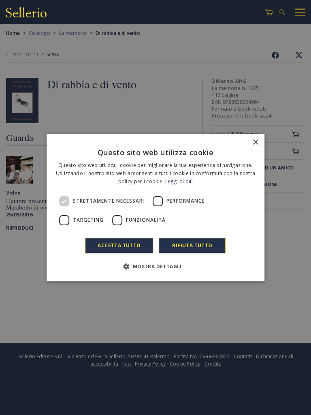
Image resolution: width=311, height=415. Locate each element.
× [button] (255, 142)
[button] (155, 266)
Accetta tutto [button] (119, 245)
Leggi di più (179, 181)
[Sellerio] (26, 13)
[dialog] (155, 207)
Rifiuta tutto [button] (192, 245)
